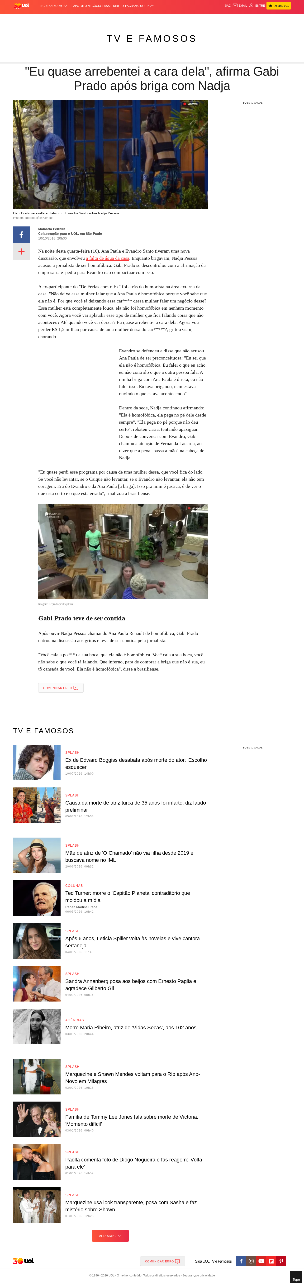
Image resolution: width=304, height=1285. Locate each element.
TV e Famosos (152, 38)
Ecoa (207, 19)
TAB (246, 19)
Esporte (142, 19)
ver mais (107, 1236)
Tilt (199, 19)
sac (228, 5)
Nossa (237, 19)
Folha (128, 19)
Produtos (22, 19)
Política (83, 19)
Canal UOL (221, 19)
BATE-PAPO (71, 6)
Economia (114, 19)
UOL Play (147, 6)
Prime (254, 19)
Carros (98, 19)
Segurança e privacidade (198, 1275)
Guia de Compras (284, 19)
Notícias (68, 19)
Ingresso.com (51, 6)
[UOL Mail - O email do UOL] (239, 6)
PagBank (132, 6)
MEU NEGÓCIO (91, 6)
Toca (264, 19)
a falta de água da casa (107, 258)
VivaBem (187, 19)
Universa (171, 19)
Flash (37, 19)
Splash (157, 19)
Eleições (51, 19)
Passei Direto (113, 6)
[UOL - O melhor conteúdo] (21, 6)
